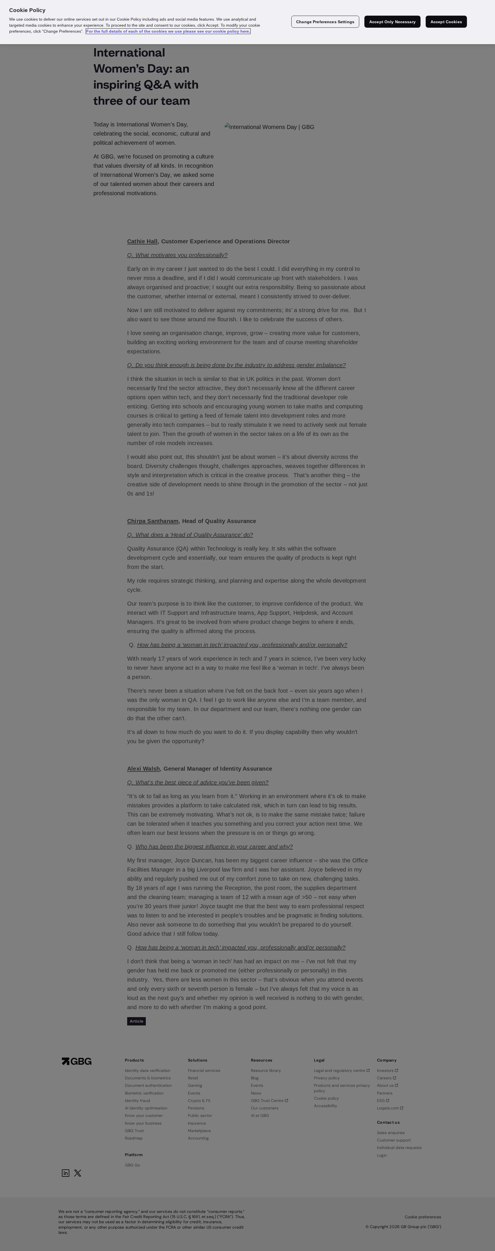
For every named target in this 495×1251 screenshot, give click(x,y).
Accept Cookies (446, 21)
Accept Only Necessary (392, 21)
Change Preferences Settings (325, 21)
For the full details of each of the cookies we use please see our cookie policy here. (168, 31)
